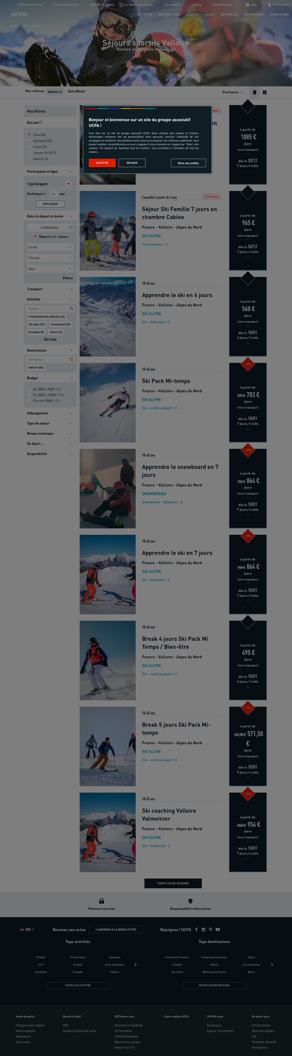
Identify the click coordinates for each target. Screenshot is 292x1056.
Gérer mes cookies (188, 162)
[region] (147, 140)
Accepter (102, 162)
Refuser (132, 162)
